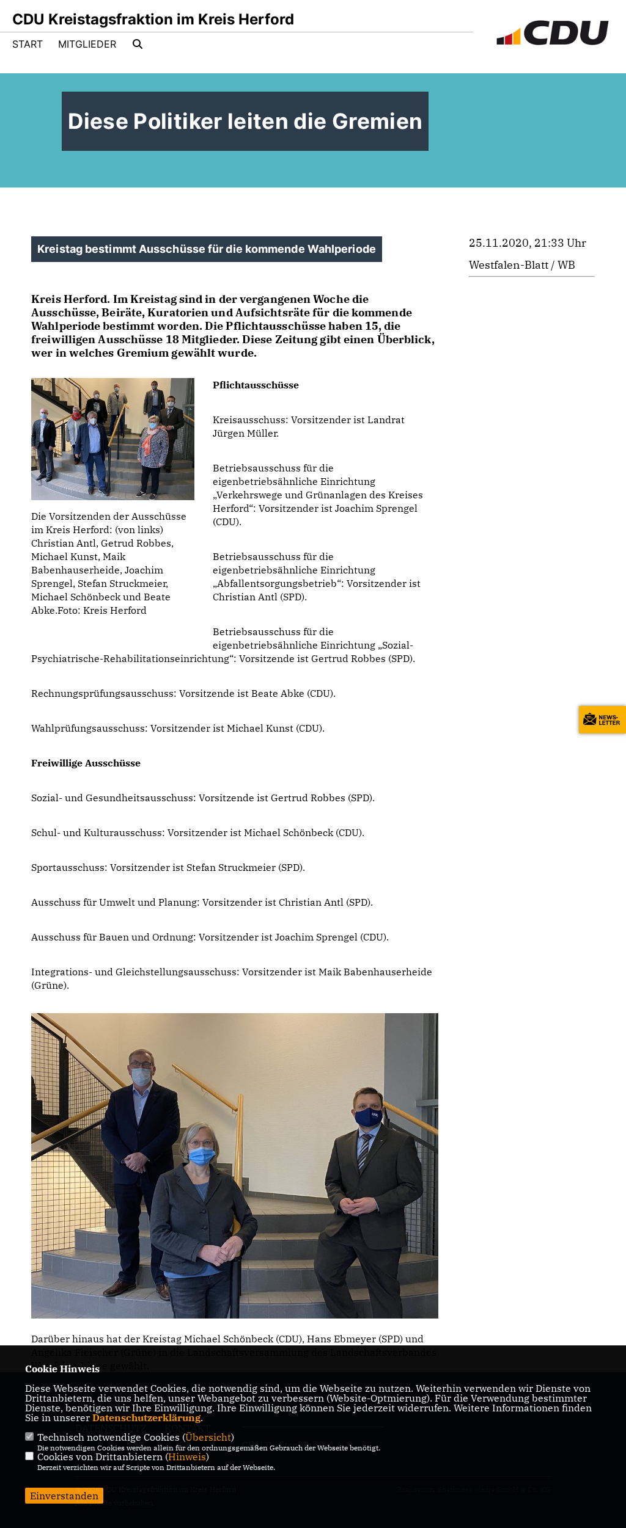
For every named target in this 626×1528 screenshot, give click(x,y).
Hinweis (187, 1456)
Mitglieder (87, 44)
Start (27, 44)
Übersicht (208, 1437)
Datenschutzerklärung (146, 1417)
